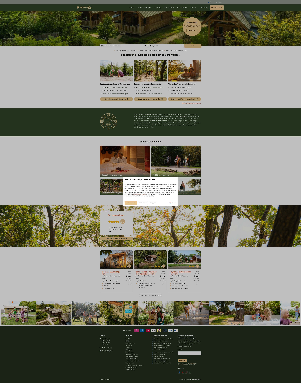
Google (143, 194)
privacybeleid (137, 194)
